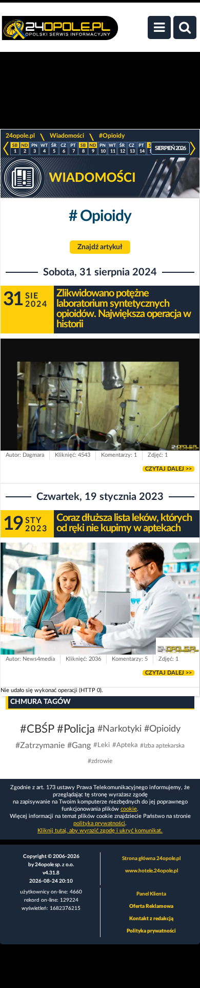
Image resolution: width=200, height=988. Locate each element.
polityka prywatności (99, 823)
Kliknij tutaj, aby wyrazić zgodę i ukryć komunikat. (100, 830)
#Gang (79, 745)
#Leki (101, 745)
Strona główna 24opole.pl (151, 858)
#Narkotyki (119, 729)
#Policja (76, 729)
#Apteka (124, 745)
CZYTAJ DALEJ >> (168, 469)
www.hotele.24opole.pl (151, 870)
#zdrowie (100, 761)
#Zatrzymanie (40, 745)
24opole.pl (20, 136)
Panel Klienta (151, 894)
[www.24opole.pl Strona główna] (60, 33)
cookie (129, 809)
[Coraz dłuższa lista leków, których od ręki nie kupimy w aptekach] (100, 599)
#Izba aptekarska (162, 745)
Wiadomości (67, 136)
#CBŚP (37, 729)
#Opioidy (112, 136)
